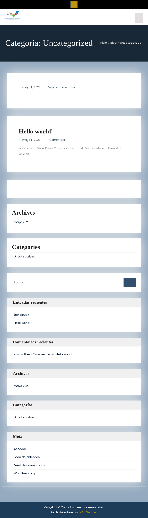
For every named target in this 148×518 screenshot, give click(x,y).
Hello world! (36, 131)
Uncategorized (24, 256)
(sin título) (21, 315)
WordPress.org (24, 473)
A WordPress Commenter (32, 354)
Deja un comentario (61, 87)
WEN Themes (88, 512)
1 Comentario (57, 140)
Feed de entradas (27, 457)
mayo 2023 (21, 222)
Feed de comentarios (29, 465)
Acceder (20, 449)
